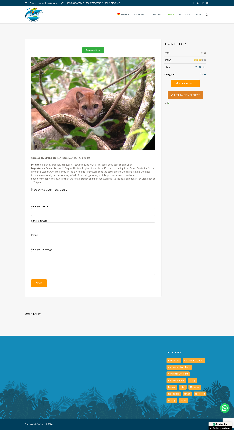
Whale (183, 400)
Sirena (187, 393)
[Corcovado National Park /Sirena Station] (93, 103)
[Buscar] (207, 14)
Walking (171, 400)
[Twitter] (198, 3)
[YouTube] (203, 3)
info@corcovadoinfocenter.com (42, 3)
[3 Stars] (200, 60)
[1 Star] (194, 60)
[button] (225, 408)
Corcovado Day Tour (193, 360)
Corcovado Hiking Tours (179, 367)
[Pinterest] (207, 3)
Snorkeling (200, 393)
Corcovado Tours (176, 380)
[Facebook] (193, 3)
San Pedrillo (173, 393)
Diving (192, 380)
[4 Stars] (202, 60)
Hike (183, 387)
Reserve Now (93, 50)
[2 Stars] (197, 60)
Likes (202, 67)
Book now (185, 83)
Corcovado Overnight (178, 373)
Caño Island (173, 360)
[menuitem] (123, 14)
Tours (203, 74)
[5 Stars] (205, 60)
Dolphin (171, 387)
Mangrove (194, 387)
